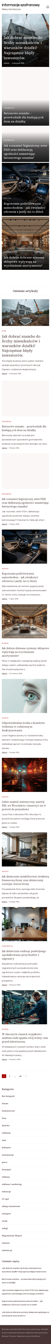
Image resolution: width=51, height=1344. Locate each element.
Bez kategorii (8, 1096)
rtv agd (5, 1199)
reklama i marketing (12, 1184)
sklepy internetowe (11, 1206)
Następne (25, 1076)
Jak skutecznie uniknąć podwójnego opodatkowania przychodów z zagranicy (24, 954)
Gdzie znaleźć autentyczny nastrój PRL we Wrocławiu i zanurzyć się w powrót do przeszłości (24, 805)
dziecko (6, 1125)
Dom (6, 31)
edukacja (6, 1132)
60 (20, 1076)
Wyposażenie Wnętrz (12, 1235)
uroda (4, 1221)
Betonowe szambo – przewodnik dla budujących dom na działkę (24, 117)
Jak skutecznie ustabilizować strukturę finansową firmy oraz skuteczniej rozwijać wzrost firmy (25, 880)
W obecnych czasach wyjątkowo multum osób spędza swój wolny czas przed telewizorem (25, 1037)
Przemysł (9, 108)
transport (6, 1213)
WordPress (35, 1336)
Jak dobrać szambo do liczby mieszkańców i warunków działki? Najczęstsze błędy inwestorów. (23, 47)
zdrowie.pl (7, 946)
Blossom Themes (9, 1336)
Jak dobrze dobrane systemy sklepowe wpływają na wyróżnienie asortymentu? (24, 261)
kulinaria (6, 1147)
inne (4, 1140)
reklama (6, 1176)
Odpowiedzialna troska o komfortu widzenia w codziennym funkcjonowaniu (23, 726)
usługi (8, 198)
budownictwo (8, 1110)
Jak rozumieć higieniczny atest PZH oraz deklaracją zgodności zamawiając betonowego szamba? (25, 151)
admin (6, 63)
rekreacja (6, 1191)
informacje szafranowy (21, 5)
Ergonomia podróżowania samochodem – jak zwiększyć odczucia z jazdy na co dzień (24, 207)
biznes (7, 252)
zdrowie (6, 1243)
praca (4, 1162)
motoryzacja (8, 1154)
